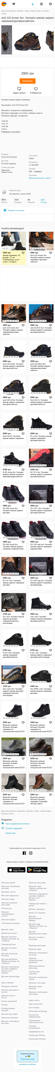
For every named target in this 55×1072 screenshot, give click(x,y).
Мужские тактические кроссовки (38, 993)
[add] (32, 4)
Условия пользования (34, 1027)
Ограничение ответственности (36, 1021)
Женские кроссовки (37, 883)
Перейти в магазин (16, 210)
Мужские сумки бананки (35, 987)
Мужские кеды (35, 949)
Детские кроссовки (9, 1014)
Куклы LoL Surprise (37, 913)
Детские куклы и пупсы (8, 996)
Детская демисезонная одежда (35, 918)
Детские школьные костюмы (9, 954)
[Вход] (50, 4)
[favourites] (13, 4)
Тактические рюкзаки (10, 923)
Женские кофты (8, 919)
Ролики (4, 1005)
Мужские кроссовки (37, 945)
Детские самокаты (37, 909)
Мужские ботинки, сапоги (40, 178)
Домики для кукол (9, 933)
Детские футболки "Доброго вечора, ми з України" (10, 961)
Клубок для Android (37, 1039)
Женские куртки (8, 883)
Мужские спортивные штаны (38, 978)
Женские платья (8, 892)
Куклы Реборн (7, 983)
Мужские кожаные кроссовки (37, 967)
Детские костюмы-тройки (9, 949)
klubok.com (4, 4)
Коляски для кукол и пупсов (10, 991)
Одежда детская (8, 944)
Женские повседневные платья (7, 914)
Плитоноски (6, 908)
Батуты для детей (9, 1001)
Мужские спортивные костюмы (38, 954)
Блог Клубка (34, 1007)
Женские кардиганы (10, 895)
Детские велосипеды (10, 976)
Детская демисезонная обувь (38, 933)
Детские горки (7, 929)
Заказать (27, 81)
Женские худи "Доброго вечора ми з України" (37, 888)
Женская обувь (8, 899)
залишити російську (27, 1064)
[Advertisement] (27, 62)
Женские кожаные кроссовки (9, 904)
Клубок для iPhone (37, 1035)
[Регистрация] (41, 4)
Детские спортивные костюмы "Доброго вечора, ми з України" (10, 970)
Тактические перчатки (34, 972)
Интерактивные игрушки (8, 1009)
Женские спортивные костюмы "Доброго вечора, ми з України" (38, 897)
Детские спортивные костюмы (10, 1022)
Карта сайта (34, 1000)
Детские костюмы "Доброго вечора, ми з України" (10, 939)
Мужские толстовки (37, 983)
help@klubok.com (36, 1032)
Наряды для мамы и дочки (38, 904)
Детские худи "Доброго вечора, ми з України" (38, 926)
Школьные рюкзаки (9, 1018)
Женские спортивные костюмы (10, 887)
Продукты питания (9, 986)
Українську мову (28, 1059)
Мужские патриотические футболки (36, 960)
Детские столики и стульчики (37, 938)
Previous (1, 40)
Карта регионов (35, 1004)
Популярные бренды (38, 1011)
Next (53, 40)
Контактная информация (34, 1016)
